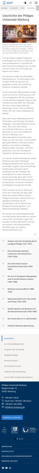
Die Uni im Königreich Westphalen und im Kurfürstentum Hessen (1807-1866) (22, 278)
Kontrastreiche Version (25, 3)
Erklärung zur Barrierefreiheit (17, 456)
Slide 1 (15, 438)
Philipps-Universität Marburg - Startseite (8, 3)
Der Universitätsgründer (14, 344)
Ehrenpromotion (11, 360)
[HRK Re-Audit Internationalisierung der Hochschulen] (16, 430)
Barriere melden (10, 461)
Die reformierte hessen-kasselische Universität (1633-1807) (20, 265)
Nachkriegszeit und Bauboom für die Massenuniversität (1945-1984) (22, 309)
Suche (30, 3)
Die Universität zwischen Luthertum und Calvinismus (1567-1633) (19, 253)
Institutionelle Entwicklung (15, 371)
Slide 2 (17, 438)
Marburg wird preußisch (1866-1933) (21, 289)
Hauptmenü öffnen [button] (36, 3)
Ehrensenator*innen (12, 366)
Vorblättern (34, 433)
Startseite (4, 8)
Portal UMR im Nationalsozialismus (18, 377)
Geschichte (9, 338)
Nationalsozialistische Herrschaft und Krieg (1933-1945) (22, 299)
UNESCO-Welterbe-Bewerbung (21, 325)
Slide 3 (19, 438)
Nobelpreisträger (11, 355)
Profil (22, 8)
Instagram (10, 469)
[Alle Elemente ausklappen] (35, 234)
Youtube (6, 469)
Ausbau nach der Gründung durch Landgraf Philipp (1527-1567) (22, 242)
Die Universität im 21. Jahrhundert (22, 318)
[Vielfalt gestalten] (6, 430)
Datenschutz (8, 451)
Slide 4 (22, 438)
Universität (14, 8)
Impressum (7, 446)
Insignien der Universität (14, 349)
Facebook (3, 469)
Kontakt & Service (12, 418)
